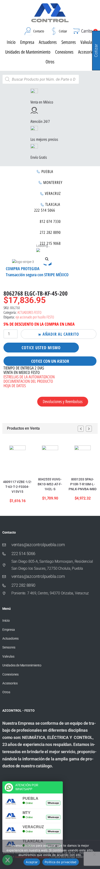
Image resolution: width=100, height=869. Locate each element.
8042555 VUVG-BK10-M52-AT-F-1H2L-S (50, 484)
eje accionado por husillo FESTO (35, 317)
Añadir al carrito (61, 334)
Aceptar (32, 862)
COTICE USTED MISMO (41, 347)
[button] (47, 259)
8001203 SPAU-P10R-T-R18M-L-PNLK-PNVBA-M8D (83, 484)
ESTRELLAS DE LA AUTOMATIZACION (29, 376)
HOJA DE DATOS (14, 385)
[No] (94, 854)
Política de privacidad (61, 862)
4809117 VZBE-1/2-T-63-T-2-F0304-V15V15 (17, 486)
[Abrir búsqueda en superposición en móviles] (40, 79)
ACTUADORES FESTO (29, 312)
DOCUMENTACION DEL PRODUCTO (28, 381)
